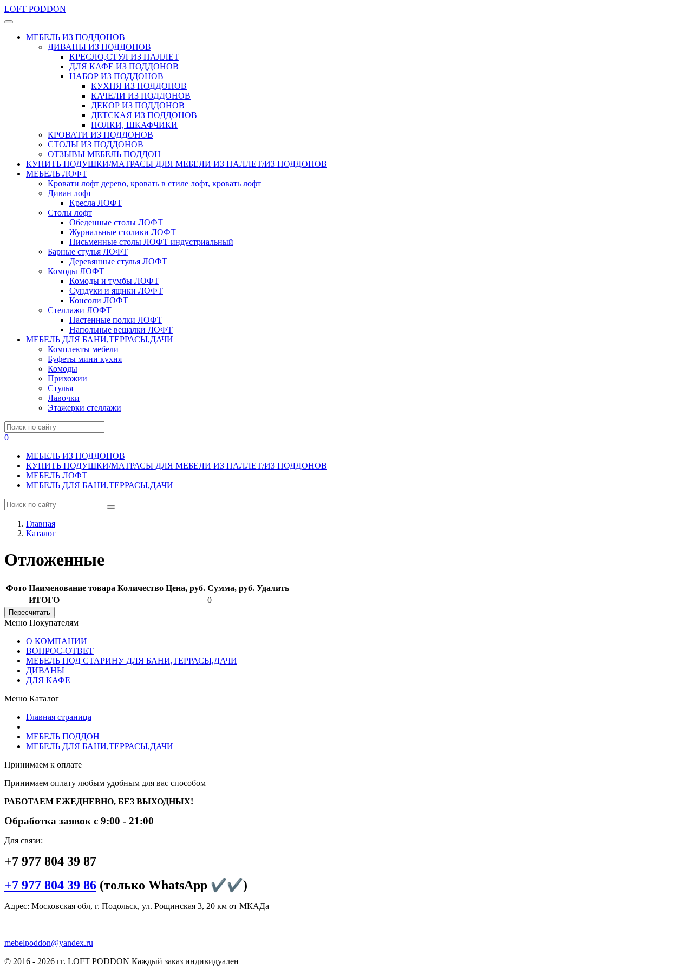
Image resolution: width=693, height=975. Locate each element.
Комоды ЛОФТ (76, 271)
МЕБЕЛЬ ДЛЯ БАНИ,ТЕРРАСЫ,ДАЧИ (99, 485)
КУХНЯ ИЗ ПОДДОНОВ (139, 85)
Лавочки (64, 397)
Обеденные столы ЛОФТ (116, 222)
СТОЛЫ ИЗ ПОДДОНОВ (95, 144)
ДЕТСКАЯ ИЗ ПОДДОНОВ (144, 115)
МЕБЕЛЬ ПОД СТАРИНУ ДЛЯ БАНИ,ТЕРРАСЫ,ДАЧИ (131, 660)
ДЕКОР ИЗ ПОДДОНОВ (138, 105)
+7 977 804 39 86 (50, 885)
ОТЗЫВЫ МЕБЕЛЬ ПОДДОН (104, 154)
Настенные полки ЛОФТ (115, 319)
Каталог (41, 533)
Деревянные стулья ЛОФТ (118, 261)
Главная (40, 523)
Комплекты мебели (83, 349)
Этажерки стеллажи (84, 407)
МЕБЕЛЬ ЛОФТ (56, 475)
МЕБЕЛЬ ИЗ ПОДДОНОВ (75, 455)
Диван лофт (69, 193)
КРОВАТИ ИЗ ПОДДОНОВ (100, 134)
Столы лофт (70, 212)
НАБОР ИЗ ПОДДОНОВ (116, 76)
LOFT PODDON (35, 9)
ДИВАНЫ (45, 670)
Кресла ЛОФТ (95, 202)
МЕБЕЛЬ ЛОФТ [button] (56, 173)
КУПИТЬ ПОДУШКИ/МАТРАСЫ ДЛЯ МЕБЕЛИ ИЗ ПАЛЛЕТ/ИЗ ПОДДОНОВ (176, 163)
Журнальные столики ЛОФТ (122, 232)
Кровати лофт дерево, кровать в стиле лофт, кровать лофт (154, 183)
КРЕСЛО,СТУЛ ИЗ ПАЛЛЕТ (124, 56)
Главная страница (58, 717)
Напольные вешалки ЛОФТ (121, 329)
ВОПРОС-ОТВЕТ (60, 650)
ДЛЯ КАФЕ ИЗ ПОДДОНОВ (124, 66)
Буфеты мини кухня (85, 358)
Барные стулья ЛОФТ (88, 251)
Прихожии (67, 378)
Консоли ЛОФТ (98, 300)
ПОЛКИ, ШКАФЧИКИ (134, 124)
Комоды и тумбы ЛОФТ (114, 280)
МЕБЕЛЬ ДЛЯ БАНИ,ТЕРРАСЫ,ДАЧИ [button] (99, 339)
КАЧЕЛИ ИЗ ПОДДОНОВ (141, 95)
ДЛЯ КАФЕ (48, 680)
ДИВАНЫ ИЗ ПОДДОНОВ (99, 46)
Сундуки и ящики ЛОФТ (116, 290)
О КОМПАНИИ (56, 641)
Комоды (62, 368)
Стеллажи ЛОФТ (80, 310)
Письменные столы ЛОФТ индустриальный (151, 241)
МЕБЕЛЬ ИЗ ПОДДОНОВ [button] (75, 37)
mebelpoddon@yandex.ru (48, 942)
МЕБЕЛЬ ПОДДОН (63, 736)
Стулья (60, 388)
